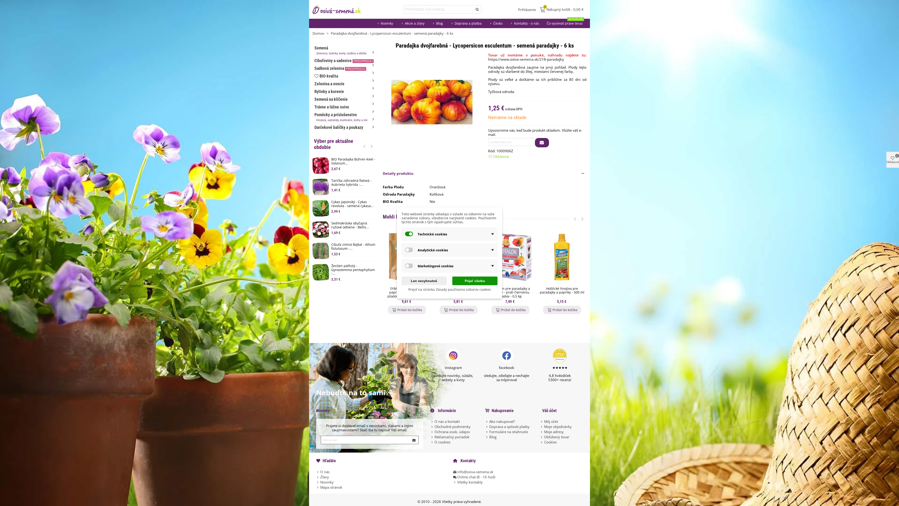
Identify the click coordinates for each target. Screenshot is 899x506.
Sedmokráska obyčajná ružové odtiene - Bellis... (350, 225)
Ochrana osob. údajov (452, 431)
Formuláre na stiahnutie (508, 431)
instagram (453, 367)
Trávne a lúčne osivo (331, 106)
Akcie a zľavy (414, 23)
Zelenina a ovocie (329, 83)
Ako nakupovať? (502, 421)
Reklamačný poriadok (452, 437)
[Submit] (414, 440)
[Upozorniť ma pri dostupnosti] (542, 142)
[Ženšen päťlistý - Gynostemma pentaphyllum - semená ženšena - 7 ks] (321, 272)
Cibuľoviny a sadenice (343, 60)
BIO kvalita (329, 76)
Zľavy (324, 477)
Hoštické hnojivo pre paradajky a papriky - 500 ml (562, 291)
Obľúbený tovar (556, 437)
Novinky (387, 23)
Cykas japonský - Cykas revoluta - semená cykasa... (352, 204)
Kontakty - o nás (526, 23)
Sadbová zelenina (339, 68)
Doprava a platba (468, 23)
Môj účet (551, 421)
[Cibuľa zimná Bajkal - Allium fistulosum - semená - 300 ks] (321, 251)
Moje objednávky (558, 426)
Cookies (550, 442)
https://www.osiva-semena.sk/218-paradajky (526, 59)
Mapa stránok (331, 487)
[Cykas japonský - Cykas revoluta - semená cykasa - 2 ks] (321, 208)
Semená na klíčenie (331, 99)
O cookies (442, 442)
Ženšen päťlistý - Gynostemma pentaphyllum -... (353, 270)
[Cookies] (542, 442)
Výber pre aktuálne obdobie (333, 144)
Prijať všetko (475, 281)
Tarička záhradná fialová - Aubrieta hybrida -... (351, 183)
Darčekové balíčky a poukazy (338, 127)
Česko (497, 23)
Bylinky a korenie (329, 91)
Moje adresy (554, 431)
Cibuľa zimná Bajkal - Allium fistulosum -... (353, 247)
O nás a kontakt (447, 421)
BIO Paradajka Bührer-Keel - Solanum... (353, 161)
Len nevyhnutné (424, 281)
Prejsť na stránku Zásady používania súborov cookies (449, 289)
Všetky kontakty (470, 482)
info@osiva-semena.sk (475, 471)
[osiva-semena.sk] (341, 9)
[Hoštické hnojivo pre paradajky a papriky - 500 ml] (562, 257)
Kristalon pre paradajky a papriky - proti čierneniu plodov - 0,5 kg (510, 292)
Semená (340, 50)
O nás (325, 471)
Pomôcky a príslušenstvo (341, 117)
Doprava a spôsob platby (509, 426)
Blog (439, 23)
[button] (364, 146)
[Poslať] (477, 9)
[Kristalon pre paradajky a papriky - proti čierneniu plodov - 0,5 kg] (510, 257)
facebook (506, 367)
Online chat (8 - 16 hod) (476, 477)
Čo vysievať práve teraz (565, 22)
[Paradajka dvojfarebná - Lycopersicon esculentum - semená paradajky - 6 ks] (432, 101)
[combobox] (439, 9)
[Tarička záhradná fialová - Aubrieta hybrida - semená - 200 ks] (321, 187)
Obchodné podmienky (453, 426)
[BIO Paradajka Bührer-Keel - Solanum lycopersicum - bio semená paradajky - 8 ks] (321, 165)
